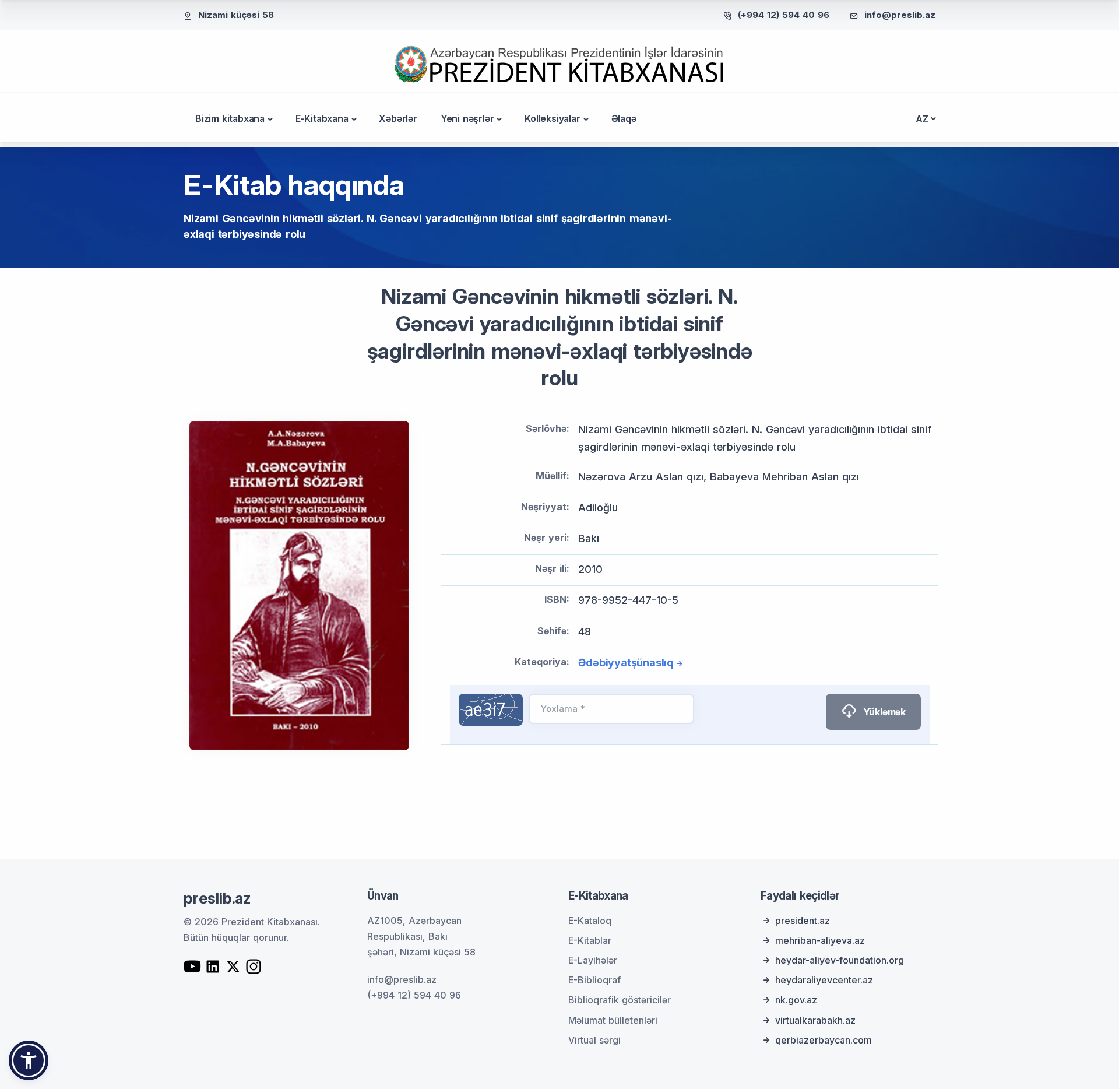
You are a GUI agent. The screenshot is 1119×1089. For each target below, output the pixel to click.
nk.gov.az (796, 1000)
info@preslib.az (899, 14)
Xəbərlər (398, 118)
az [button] (922, 119)
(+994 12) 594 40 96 (783, 14)
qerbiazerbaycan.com (823, 1040)
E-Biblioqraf (594, 980)
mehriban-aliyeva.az (820, 940)
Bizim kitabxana (230, 118)
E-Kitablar (589, 940)
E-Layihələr (592, 960)
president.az (802, 920)
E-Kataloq (589, 920)
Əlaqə (623, 118)
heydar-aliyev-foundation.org (839, 960)
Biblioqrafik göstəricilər (619, 1000)
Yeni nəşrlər (467, 118)
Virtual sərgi (594, 1040)
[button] (28, 1060)
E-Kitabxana (322, 118)
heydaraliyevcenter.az (824, 980)
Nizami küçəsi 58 (236, 14)
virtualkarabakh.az (815, 1020)
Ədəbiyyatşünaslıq (626, 662)
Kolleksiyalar (552, 118)
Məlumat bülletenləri (612, 1020)
